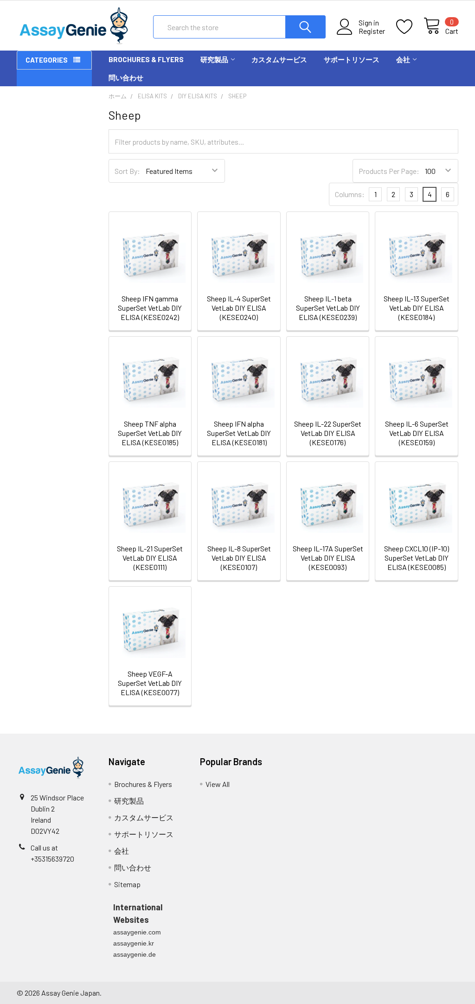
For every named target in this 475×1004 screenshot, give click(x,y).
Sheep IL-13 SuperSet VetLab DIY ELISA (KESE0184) (416, 307)
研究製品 (214, 59)
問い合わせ (126, 77)
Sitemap (127, 884)
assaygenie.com (137, 932)
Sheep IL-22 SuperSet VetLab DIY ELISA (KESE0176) (327, 433)
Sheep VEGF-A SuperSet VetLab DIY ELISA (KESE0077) (150, 683)
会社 (403, 59)
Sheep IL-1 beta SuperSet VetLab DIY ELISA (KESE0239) (328, 307)
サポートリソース (351, 59)
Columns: (350, 194)
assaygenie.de (134, 954)
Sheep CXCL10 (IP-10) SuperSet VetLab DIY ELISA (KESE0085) (416, 557)
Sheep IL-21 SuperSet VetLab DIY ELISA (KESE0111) (150, 557)
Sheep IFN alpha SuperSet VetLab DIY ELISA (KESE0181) (239, 433)
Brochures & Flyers (146, 59)
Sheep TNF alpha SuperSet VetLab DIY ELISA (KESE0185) (150, 433)
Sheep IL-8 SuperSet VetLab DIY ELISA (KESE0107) (239, 557)
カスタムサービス (279, 59)
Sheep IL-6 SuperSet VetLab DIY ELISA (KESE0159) (417, 433)
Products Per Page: (389, 170)
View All (217, 784)
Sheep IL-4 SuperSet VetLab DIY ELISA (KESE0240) (239, 307)
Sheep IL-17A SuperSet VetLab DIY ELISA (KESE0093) (328, 557)
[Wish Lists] (410, 27)
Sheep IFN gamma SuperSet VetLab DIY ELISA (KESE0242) (150, 307)
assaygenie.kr (133, 943)
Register (372, 31)
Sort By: (127, 170)
